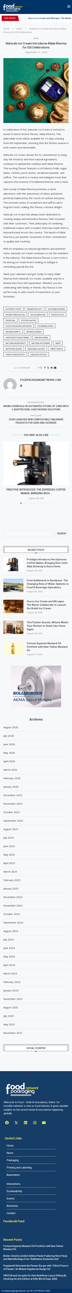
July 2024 (8, 939)
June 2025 (9, 846)
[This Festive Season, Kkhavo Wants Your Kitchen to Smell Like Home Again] (13, 627)
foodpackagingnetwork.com (40, 380)
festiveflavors (28, 320)
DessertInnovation (15, 314)
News (19, 28)
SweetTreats (56, 349)
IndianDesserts (13, 331)
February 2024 (11, 982)
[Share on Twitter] (48, 367)
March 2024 (10, 973)
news (57, 343)
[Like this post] (41, 367)
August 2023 (10, 1007)
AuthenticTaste (13, 309)
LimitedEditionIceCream (17, 337)
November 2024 (12, 905)
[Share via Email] (55, 367)
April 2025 (9, 863)
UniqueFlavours (38, 354)
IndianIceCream (33, 331)
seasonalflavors (36, 349)
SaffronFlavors (14, 349)
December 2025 (12, 795)
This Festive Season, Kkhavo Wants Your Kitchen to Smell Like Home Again (47, 626)
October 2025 (11, 812)
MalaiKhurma (41, 337)
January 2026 (10, 786)
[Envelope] (44, 1122)
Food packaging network (19, 326)
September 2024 (13, 922)
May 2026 (9, 752)
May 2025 (9, 854)
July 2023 (8, 1016)
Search (61, 533)
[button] (22, 18)
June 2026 (9, 744)
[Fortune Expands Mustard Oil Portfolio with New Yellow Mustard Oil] (13, 648)
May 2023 (9, 1024)
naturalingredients (16, 343)
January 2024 (10, 990)
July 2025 (8, 837)
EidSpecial (10, 320)
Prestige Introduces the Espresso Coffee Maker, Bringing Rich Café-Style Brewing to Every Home (47, 563)
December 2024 (12, 897)
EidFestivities (57, 314)
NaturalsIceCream (40, 343)
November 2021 (12, 1032)
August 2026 (10, 727)
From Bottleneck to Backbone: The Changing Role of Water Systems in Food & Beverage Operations (48, 584)
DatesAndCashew (56, 309)
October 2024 (11, 914)
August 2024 (10, 931)
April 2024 (9, 965)
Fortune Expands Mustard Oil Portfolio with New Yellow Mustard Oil (47, 647)
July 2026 (8, 735)
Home (6, 28)
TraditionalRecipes (15, 354)
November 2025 (12, 803)
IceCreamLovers (45, 326)
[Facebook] (7, 1122)
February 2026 (11, 778)
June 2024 (9, 948)
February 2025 (11, 880)
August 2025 (10, 829)
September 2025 (13, 820)
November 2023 (12, 999)
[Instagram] (34, 1122)
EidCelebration (38, 314)
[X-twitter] (16, 1122)
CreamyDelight (34, 309)
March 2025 (10, 871)
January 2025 (10, 888)
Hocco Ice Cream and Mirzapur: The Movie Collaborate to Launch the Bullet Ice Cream (46, 605)
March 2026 (10, 769)
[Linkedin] (25, 1122)
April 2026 (9, 761)
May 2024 (9, 956)
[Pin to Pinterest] (52, 367)
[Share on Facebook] (45, 367)
